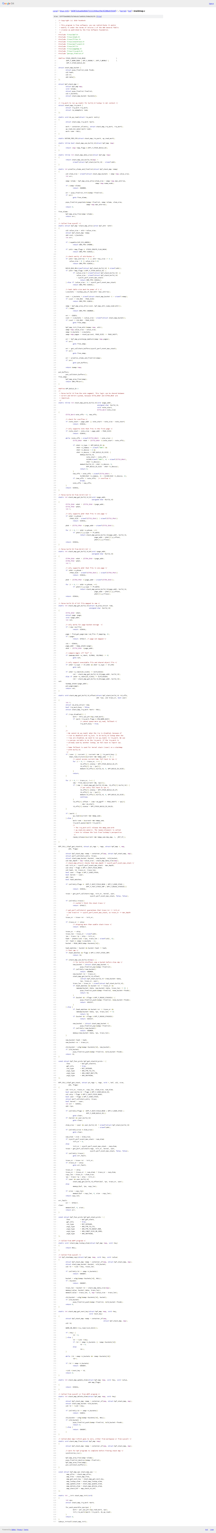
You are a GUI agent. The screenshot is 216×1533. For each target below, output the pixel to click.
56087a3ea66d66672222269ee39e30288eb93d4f (93, 11)
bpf (130, 11)
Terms (26, 1530)
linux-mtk (64, 11)
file (99, 16)
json (212, 1530)
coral (55, 11)
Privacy (19, 1530)
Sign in (211, 3)
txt (206, 1530)
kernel (123, 11)
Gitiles (13, 1530)
